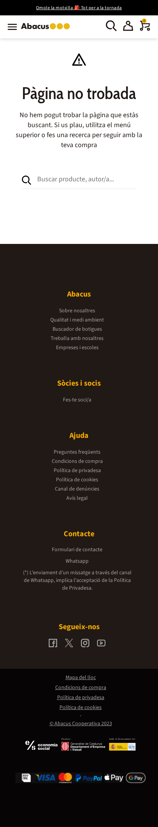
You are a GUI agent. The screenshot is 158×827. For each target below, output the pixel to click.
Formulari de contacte (77, 550)
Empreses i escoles (77, 347)
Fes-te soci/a (77, 400)
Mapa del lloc (81, 677)
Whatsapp (77, 561)
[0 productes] (145, 29)
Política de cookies (77, 480)
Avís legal (77, 498)
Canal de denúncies (77, 489)
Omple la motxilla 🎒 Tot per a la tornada (79, 8)
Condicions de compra (77, 461)
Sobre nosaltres (77, 311)
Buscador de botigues (77, 329)
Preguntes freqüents (77, 452)
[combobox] (87, 179)
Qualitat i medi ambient (77, 320)
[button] (128, 26)
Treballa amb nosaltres (77, 338)
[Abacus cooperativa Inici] (47, 30)
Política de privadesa (77, 470)
